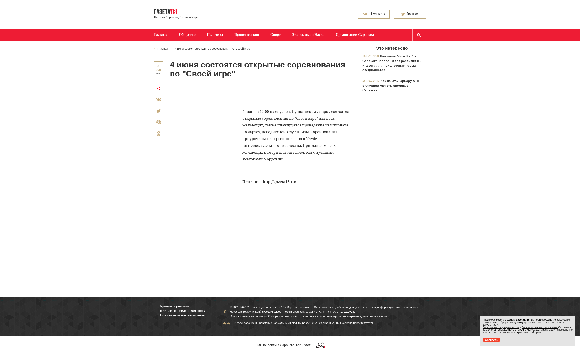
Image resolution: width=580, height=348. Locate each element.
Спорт (275, 34)
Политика (215, 34)
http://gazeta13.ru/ (279, 181)
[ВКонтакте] (158, 99)
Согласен (491, 340)
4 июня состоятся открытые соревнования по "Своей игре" (213, 48)
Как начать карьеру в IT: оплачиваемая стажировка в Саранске (390, 85)
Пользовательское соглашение (182, 315)
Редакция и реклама (174, 306)
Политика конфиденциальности (182, 310)
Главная (161, 34)
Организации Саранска (355, 34)
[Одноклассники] (158, 133)
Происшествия (246, 34)
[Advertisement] (252, 93)
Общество (187, 34)
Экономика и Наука (308, 34)
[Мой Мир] (158, 122)
